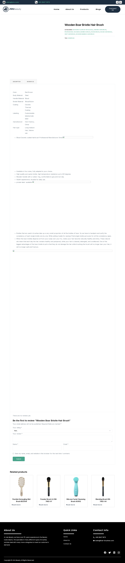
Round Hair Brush (106, 32)
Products (84, 9)
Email (65, 444)
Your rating (17, 428)
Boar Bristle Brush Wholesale (83, 29)
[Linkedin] (114, 552)
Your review (17, 434)
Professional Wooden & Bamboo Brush (77, 32)
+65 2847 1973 (44, 2)
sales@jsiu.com (12, 2)
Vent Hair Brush (70, 34)
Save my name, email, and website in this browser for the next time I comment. (42, 453)
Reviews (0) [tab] (30, 81)
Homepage (71, 38)
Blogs (98, 9)
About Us (70, 9)
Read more (16, 505)
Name (15, 444)
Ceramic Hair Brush (100, 29)
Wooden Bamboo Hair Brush (85, 34)
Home (56, 9)
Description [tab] (16, 81)
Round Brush (95, 32)
